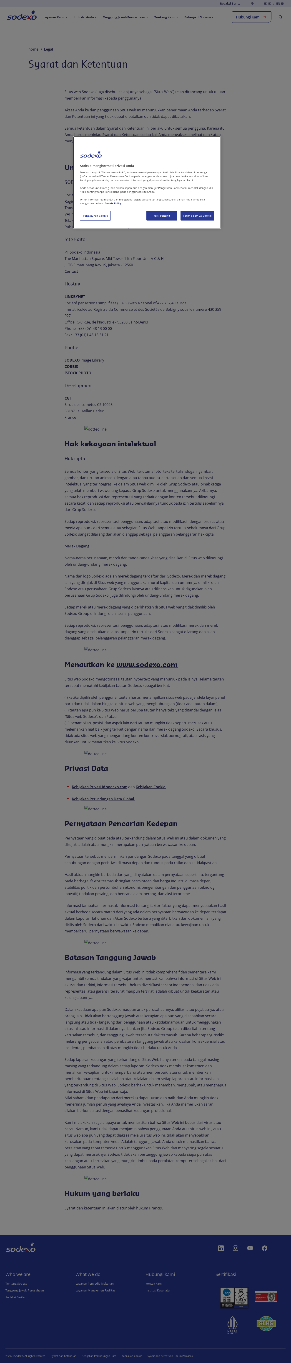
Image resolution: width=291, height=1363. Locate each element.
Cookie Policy (113, 203)
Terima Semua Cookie (197, 215)
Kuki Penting (161, 215)
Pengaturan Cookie (95, 215)
